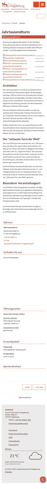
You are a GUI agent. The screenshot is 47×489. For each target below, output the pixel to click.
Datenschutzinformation (20, 9)
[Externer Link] (20, 16)
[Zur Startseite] (13, 5)
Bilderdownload (19, 11)
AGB (10, 437)
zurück (27, 387)
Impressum (5, 9)
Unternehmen (35, 9)
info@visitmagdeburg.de (18, 423)
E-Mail (6, 240)
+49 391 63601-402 (23, 420)
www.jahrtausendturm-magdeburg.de (18, 243)
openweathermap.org (17, 462)
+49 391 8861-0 (10, 237)
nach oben (39, 387)
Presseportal (7, 11)
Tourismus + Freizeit (9, 23)
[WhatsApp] (42, 397)
